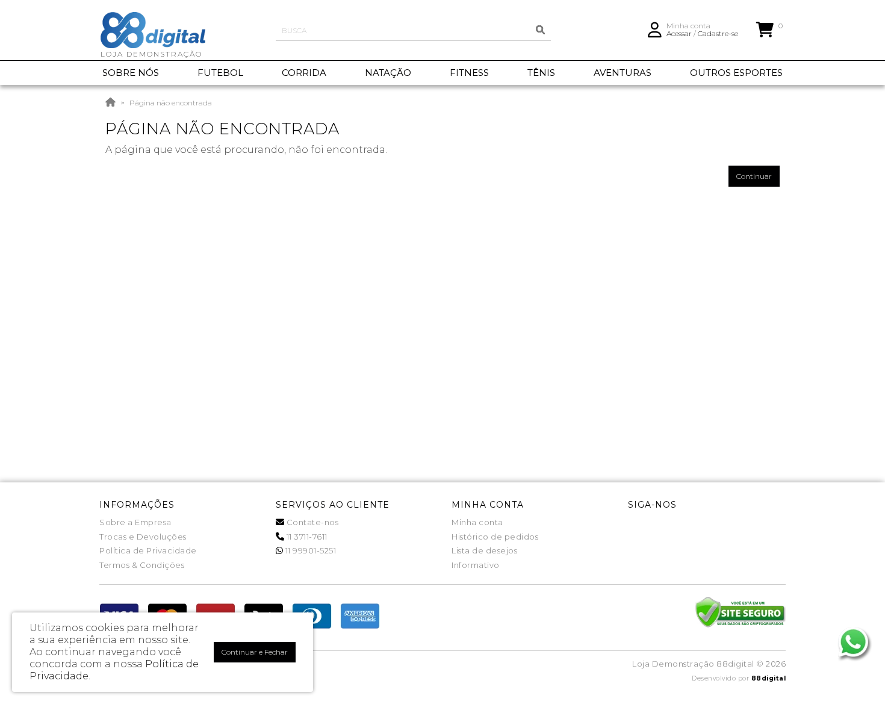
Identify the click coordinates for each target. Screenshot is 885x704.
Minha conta (477, 522)
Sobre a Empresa (135, 522)
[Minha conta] (655, 28)
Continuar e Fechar (255, 651)
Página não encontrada (170, 102)
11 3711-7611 (306, 536)
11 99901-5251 (309, 550)
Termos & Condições (141, 565)
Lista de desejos (484, 550)
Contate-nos (311, 522)
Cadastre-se (718, 33)
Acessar (679, 33)
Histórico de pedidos (495, 536)
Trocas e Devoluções (143, 536)
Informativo (476, 565)
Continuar (754, 176)
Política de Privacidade (148, 550)
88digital (768, 678)
